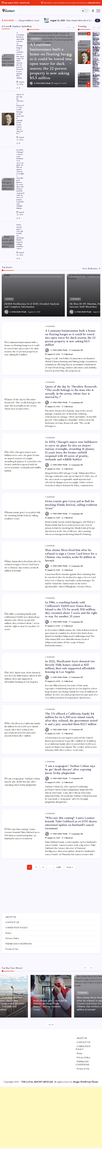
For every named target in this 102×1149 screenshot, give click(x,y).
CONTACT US (12, 922)
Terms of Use (11, 949)
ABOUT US (10, 917)
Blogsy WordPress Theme (85, 1082)
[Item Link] (8, 60)
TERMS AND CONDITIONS (18, 943)
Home (8, 933)
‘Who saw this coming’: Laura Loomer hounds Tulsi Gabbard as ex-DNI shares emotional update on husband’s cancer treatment (71, 823)
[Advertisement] (51, 890)
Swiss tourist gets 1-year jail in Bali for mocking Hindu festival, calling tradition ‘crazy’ (20, 237)
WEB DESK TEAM (43, 83)
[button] (85, 11)
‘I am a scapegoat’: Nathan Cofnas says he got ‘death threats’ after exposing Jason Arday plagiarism (70, 769)
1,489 (58, 867)
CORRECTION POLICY (16, 927)
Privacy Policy (12, 938)
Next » (70, 867)
